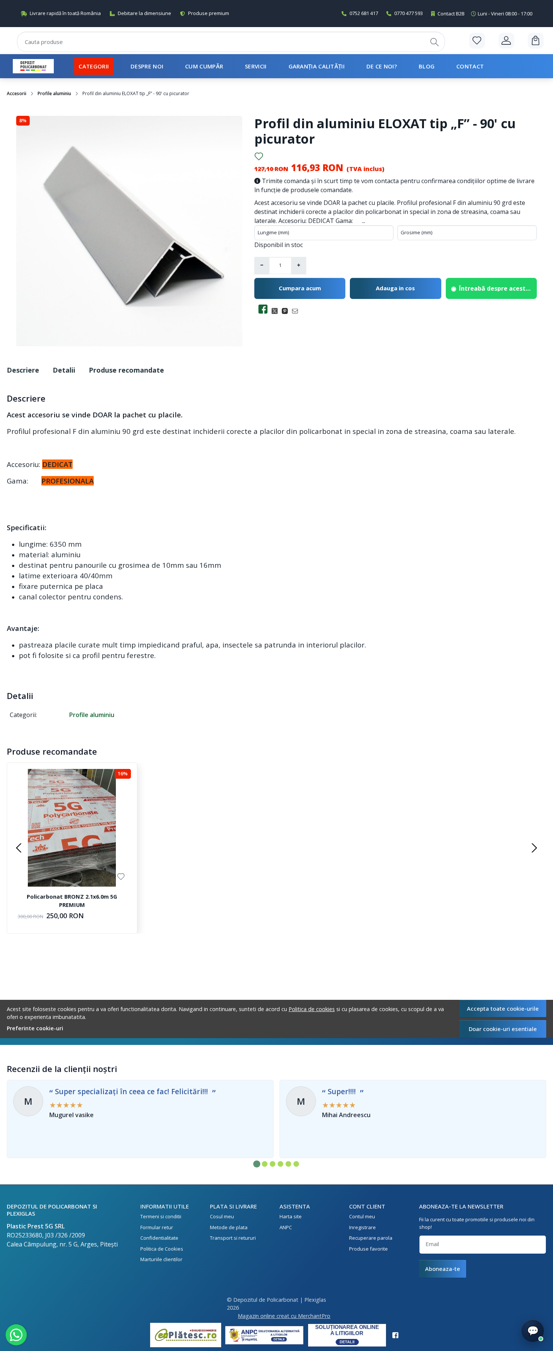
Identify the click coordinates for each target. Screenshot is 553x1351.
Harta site (291, 1216)
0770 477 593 (408, 13)
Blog (426, 66)
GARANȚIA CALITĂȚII (317, 66)
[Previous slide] (19, 848)
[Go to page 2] (264, 1164)
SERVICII (255, 66)
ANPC (286, 1227)
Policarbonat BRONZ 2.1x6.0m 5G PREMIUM (72, 900)
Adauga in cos (395, 288)
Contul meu (362, 1216)
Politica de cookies (312, 1009)
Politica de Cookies (161, 1248)
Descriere (23, 370)
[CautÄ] (434, 42)
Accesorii (16, 93)
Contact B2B (485, 13)
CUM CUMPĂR (204, 66)
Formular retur (156, 1227)
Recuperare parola (370, 1237)
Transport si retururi (233, 1237)
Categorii (94, 66)
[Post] (277, 310)
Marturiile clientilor (161, 1259)
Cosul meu (222, 1216)
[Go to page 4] (280, 1164)
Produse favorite (368, 1248)
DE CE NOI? (381, 66)
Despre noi (147, 66)
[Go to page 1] (256, 1164)
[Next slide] (534, 848)
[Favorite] (477, 41)
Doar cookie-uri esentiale (503, 1029)
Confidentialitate (159, 1237)
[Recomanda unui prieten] (297, 310)
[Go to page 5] (288, 1164)
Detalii (64, 370)
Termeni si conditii (160, 1216)
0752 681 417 (363, 13)
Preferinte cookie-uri (35, 1028)
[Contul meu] (506, 41)
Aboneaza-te (442, 1268)
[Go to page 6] (296, 1164)
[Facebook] (397, 1335)
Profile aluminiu (54, 93)
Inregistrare (362, 1227)
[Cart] (536, 41)
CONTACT (470, 66)
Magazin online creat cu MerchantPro (284, 1315)
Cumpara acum (300, 288)
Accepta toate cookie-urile (503, 1008)
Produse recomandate (126, 370)
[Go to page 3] (272, 1164)
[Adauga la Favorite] (258, 156)
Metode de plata (229, 1227)
